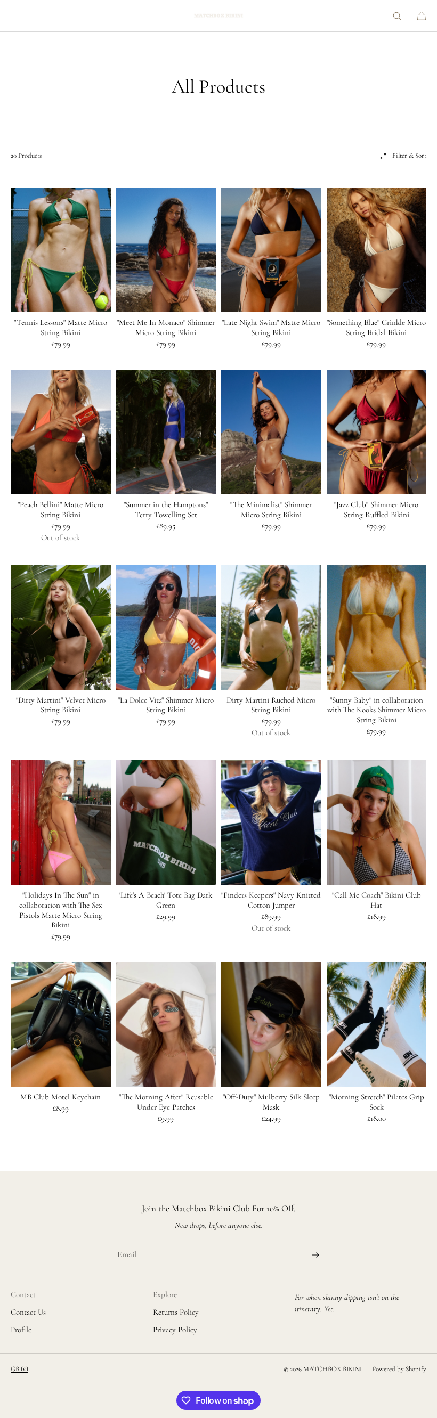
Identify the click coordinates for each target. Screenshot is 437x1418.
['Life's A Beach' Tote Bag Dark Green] (166, 822)
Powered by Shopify (399, 1369)
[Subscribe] (306, 1255)
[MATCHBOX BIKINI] (218, 16)
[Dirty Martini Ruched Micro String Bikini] (271, 627)
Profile (21, 1329)
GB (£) (19, 1369)
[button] (397, 15)
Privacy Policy (175, 1329)
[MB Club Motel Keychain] (61, 1024)
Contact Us (28, 1312)
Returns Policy (176, 1312)
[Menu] (23, 15)
